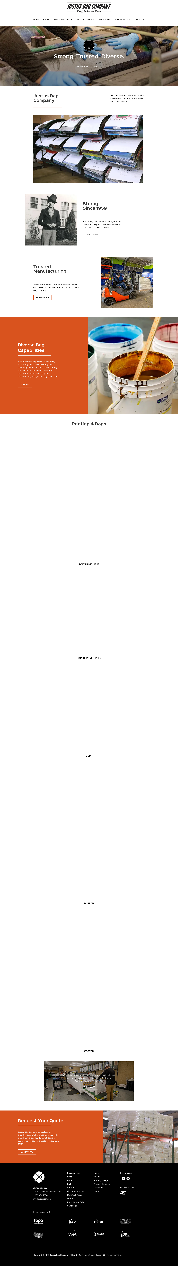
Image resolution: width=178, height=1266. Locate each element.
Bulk (69, 1184)
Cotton (70, 1188)
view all (25, 384)
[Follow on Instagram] (128, 1178)
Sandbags (72, 1206)
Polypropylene (74, 1173)
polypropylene (89, 565)
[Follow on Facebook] (123, 1178)
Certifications (122, 19)
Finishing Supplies (75, 1191)
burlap (89, 904)
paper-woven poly (89, 658)
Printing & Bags (62, 19)
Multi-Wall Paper (74, 1195)
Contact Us (27, 1152)
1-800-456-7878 (40, 1195)
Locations (104, 19)
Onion (70, 1199)
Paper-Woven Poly (75, 1202)
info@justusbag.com (42, 1199)
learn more (92, 235)
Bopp (69, 1177)
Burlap (70, 1180)
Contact (138, 19)
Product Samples (86, 19)
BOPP (89, 756)
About (46, 19)
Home (36, 19)
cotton (89, 1051)
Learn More (89, 1087)
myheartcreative (114, 1255)
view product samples (89, 66)
